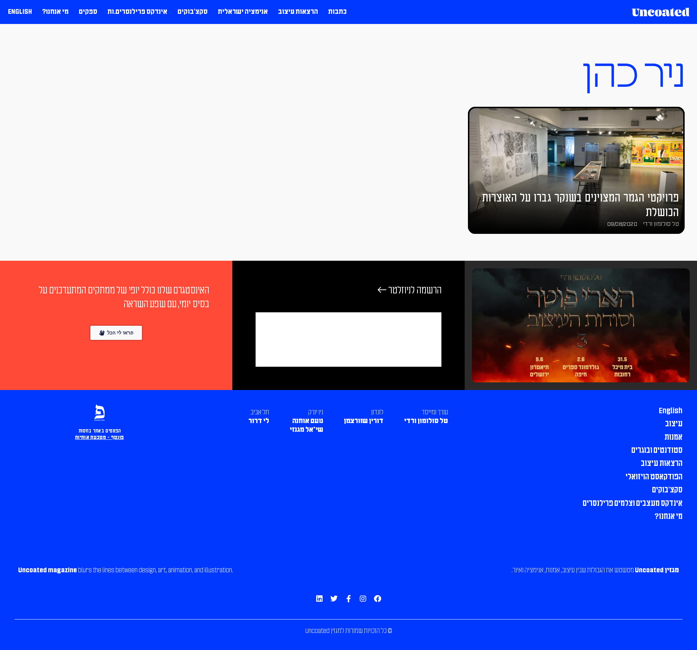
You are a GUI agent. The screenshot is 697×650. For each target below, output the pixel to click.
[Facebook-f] (348, 599)
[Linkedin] (319, 599)
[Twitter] (334, 599)
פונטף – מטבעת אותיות (99, 438)
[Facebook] (377, 599)
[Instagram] (363, 599)
